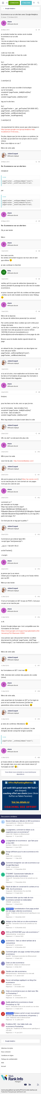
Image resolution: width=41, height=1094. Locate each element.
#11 (39, 474)
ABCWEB (8, 923)
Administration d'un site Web (22, 891)
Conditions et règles (7, 1055)
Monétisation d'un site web (26, 973)
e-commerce (17, 856)
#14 (39, 569)
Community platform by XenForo (19, 1090)
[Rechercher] (38, 3)
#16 (39, 617)
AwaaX (8, 913)
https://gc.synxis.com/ (30, 479)
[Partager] (36, 30)
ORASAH (8, 902)
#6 (39, 311)
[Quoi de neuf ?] (34, 3)
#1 (39, 30)
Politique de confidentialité (9, 1059)
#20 (39, 757)
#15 (39, 596)
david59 (8, 956)
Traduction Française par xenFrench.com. (13, 1092)
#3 (39, 221)
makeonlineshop (11, 934)
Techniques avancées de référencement (24, 956)
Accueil (3, 1066)
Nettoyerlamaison (11, 973)
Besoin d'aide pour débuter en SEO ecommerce (23, 821)
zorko (7, 1017)
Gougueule (9, 891)
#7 (39, 369)
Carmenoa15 (10, 945)
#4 (39, 251)
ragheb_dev (9, 1028)
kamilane (8, 845)
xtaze (4, 17)
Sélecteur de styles (7, 1048)
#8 (39, 392)
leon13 (8, 1006)
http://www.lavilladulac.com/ (24, 461)
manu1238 (9, 834)
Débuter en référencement (25, 823)
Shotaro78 (9, 878)
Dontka (8, 867)
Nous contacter (6, 1052)
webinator (9, 984)
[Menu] (3, 3)
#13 (39, 534)
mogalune (9, 995)
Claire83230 (9, 965)
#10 (39, 452)
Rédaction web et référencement (20, 1017)
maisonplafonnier (11, 823)
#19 (39, 719)
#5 (39, 279)
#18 (39, 691)
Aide (2, 1062)
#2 (39, 162)
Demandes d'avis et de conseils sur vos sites (25, 1006)
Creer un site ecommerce (15, 963)
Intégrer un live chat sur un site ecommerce (21, 921)
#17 (39, 665)
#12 (39, 497)
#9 (39, 433)
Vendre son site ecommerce (16, 971)
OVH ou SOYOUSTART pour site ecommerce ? (22, 932)
